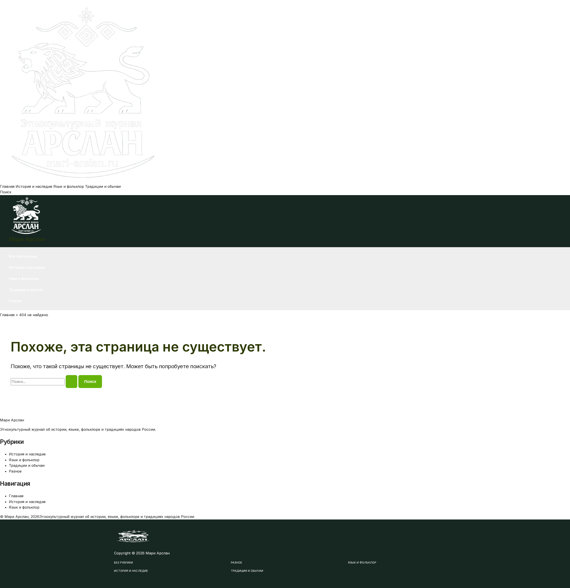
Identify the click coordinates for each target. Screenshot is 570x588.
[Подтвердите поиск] (71, 381)
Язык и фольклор (68, 186)
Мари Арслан (27, 239)
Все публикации (23, 256)
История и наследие (34, 186)
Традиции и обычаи (103, 186)
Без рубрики (123, 562)
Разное (15, 301)
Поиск (5, 192)
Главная (7, 186)
